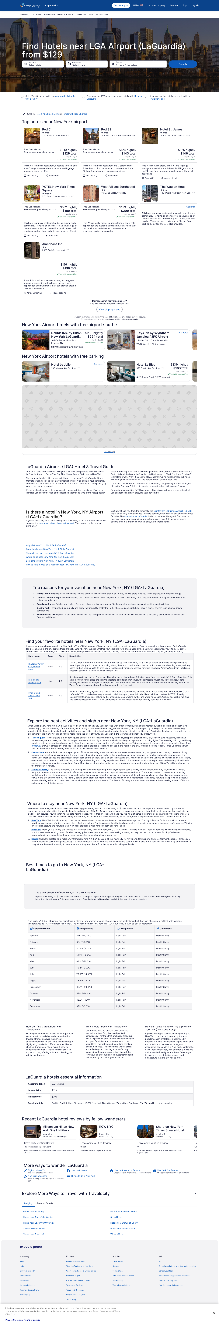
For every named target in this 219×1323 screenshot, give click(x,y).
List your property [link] (27, 1271)
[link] (45, 1171)
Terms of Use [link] (117, 1271)
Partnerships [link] (25, 1275)
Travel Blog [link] (71, 1299)
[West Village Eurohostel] (109, 211)
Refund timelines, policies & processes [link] (174, 1275)
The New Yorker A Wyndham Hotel (36, 667)
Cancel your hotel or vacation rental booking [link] (177, 1266)
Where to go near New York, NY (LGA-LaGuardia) (50, 557)
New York (36, 820)
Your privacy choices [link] (121, 1285)
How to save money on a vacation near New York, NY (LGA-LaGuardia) (60, 564)
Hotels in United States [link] (75, 1261)
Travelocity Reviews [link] (74, 1285)
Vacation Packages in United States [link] (81, 1271)
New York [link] (72, 14)
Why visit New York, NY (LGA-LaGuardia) (46, 545)
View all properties (109, 309)
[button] (109, 1193)
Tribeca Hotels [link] (117, 1234)
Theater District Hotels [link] (34, 1228)
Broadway (36, 745)
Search (183, 64)
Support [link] (162, 1261)
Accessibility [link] (117, 1280)
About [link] (22, 1261)
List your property (156, 5)
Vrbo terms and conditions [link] (123, 1275)
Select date (34, 65)
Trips (185, 5)
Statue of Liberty (39, 769)
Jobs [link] (22, 1266)
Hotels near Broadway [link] (34, 1211)
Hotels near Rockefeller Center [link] (38, 1217)
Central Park (37, 752)
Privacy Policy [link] (118, 1261)
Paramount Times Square (34, 681)
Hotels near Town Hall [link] (33, 1234)
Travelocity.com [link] (27, 14)
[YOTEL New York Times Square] (50, 211)
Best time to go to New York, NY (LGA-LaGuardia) (50, 560)
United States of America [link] (54, 14)
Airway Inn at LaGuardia (135, 516)
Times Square (38, 737)
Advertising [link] (24, 1295)
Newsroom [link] (24, 1280)
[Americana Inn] (50, 268)
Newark (35, 839)
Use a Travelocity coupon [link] (169, 1280)
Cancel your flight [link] (166, 1271)
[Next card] (197, 339)
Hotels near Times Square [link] (122, 1228)
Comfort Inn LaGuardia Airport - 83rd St (173, 511)
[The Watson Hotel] (168, 211)
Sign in (195, 5)
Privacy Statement (14, 1320)
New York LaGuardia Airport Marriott (56, 523)
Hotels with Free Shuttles (75, 114)
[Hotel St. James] (168, 153)
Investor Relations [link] (27, 1285)
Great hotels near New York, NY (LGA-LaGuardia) (50, 549)
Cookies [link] (115, 1266)
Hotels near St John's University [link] (38, 1222)
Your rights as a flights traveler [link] (171, 1285)
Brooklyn (36, 829)
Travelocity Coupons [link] (75, 1290)
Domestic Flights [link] (73, 1275)
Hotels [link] (39, 14)
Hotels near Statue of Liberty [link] (124, 1222)
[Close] (214, 1313)
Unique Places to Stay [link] (75, 1295)
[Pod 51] (50, 153)
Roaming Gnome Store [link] (29, 1290)
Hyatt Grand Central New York (34, 695)
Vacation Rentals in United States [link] (80, 1266)
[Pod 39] (109, 153)
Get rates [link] (190, 206)
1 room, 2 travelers (126, 65)
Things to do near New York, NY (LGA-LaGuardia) (50, 553)
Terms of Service (32, 1320)
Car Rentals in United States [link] (78, 1280)
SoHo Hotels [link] (116, 1217)
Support (174, 5)
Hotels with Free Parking (48, 114)
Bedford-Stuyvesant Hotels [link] (123, 1211)
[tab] (28, 1203)
